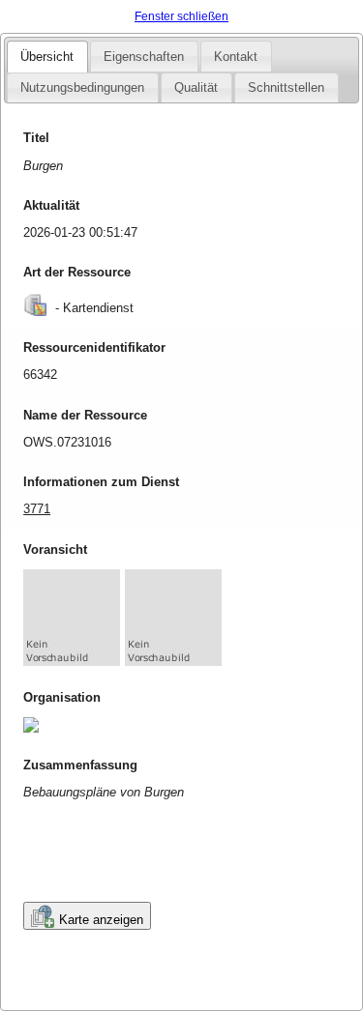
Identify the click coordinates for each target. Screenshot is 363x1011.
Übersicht (47, 56)
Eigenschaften (144, 56)
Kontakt (235, 56)
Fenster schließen (181, 16)
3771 (36, 509)
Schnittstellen (286, 87)
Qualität (196, 87)
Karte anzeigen (101, 919)
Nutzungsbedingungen (82, 87)
